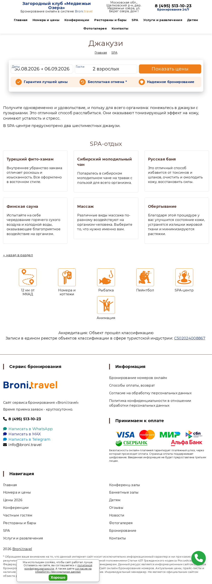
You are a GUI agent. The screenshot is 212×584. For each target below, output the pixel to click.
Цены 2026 (12, 500)
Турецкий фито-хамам (30, 159)
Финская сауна (22, 206)
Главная (20, 20)
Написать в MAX (24, 434)
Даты (16, 67)
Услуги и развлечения (162, 20)
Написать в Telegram (29, 439)
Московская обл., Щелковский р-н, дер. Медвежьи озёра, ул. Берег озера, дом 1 (123, 7)
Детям (192, 20)
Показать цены (170, 69)
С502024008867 (189, 338)
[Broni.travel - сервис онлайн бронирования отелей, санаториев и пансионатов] (30, 385)
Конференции (76, 20)
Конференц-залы (124, 485)
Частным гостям (17, 515)
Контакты (120, 28)
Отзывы (116, 508)
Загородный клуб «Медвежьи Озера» (56, 5)
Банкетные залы (124, 492)
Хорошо (58, 577)
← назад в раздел (18, 255)
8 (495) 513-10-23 (173, 6)
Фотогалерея (95, 28)
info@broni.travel (25, 445)
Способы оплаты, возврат (132, 385)
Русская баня (162, 159)
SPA (135, 20)
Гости (80, 67)
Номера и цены (46, 20)
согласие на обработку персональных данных (63, 570)
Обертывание (162, 206)
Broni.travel (22, 549)
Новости (116, 515)
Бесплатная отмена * (107, 82)
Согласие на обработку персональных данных (150, 393)
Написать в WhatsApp (30, 429)
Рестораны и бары (110, 20)
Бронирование (122, 531)
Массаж (85, 206)
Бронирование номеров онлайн (138, 378)
